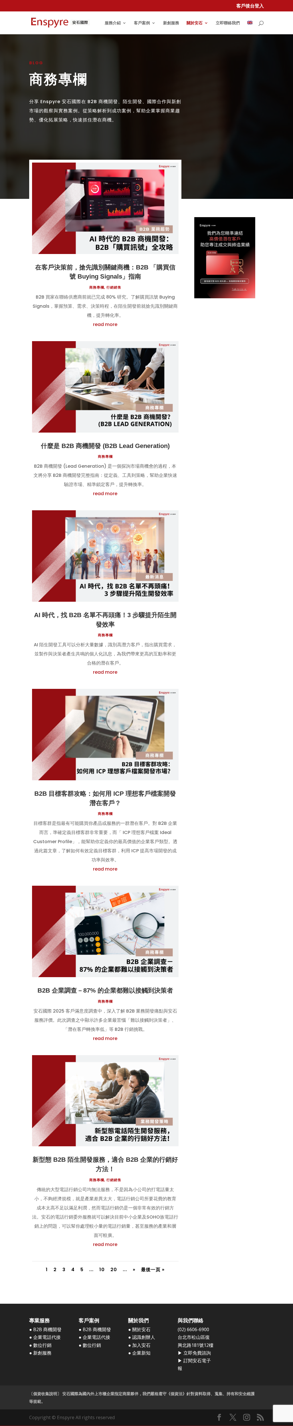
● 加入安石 (139, 1345)
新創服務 (171, 23)
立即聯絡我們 (228, 23)
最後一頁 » (153, 1269)
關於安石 (195, 23)
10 (102, 1269)
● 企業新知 (139, 1353)
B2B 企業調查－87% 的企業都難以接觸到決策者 (105, 990)
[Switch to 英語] (249, 27)
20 (113, 1269)
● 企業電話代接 (45, 1337)
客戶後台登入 (250, 6)
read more (105, 324)
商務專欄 (96, 287)
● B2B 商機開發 (45, 1329)
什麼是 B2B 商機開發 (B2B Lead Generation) (105, 445)
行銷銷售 (113, 287)
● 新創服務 (40, 1353)
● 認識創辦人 (141, 1337)
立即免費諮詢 (197, 1353)
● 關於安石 (139, 1329)
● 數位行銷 (40, 1345)
